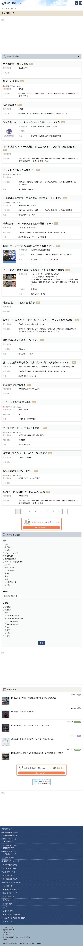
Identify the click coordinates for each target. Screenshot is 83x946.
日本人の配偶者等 (11, 143)
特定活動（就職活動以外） (14, 618)
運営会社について (8, 930)
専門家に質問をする (10, 865)
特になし (8, 636)
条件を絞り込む (13, 56)
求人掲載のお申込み (10, 879)
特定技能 (8, 610)
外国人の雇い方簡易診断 (12, 914)
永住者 (7, 627)
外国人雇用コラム (9, 897)
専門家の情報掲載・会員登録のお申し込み (16, 937)
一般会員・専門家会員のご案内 (14, 918)
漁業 (6, 101)
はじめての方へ (8, 911)
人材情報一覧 (8, 886)
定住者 (7, 630)
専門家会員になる (9, 868)
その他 (7, 585)
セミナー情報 (8, 904)
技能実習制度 (77, 722)
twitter (5, 939)
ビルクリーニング (11, 553)
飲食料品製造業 (10, 582)
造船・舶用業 (10, 567)
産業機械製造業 (10, 559)
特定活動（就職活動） (13, 615)
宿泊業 (7, 547)
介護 (6, 544)
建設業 (7, 565)
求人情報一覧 (8, 875)
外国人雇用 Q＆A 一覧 (11, 861)
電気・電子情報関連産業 (14, 562)
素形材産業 (9, 77)
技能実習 (8, 607)
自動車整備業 (10, 570)
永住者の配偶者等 (11, 624)
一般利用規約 (7, 932)
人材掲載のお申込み (12, 889)
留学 (6, 613)
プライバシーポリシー (10, 935)
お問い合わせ (8, 921)
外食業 (7, 550)
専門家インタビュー (10, 900)
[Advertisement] (41, 36)
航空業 (7, 573)
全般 (79, 694)
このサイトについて (9, 927)
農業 (6, 576)
